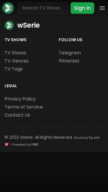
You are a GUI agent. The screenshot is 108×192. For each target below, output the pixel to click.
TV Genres (17, 61)
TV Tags (14, 69)
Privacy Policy (20, 99)
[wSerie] (8, 8)
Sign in (82, 8)
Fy (90, 137)
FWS (34, 144)
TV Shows (15, 53)
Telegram (70, 53)
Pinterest (69, 61)
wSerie (26, 137)
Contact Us (17, 115)
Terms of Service (24, 107)
